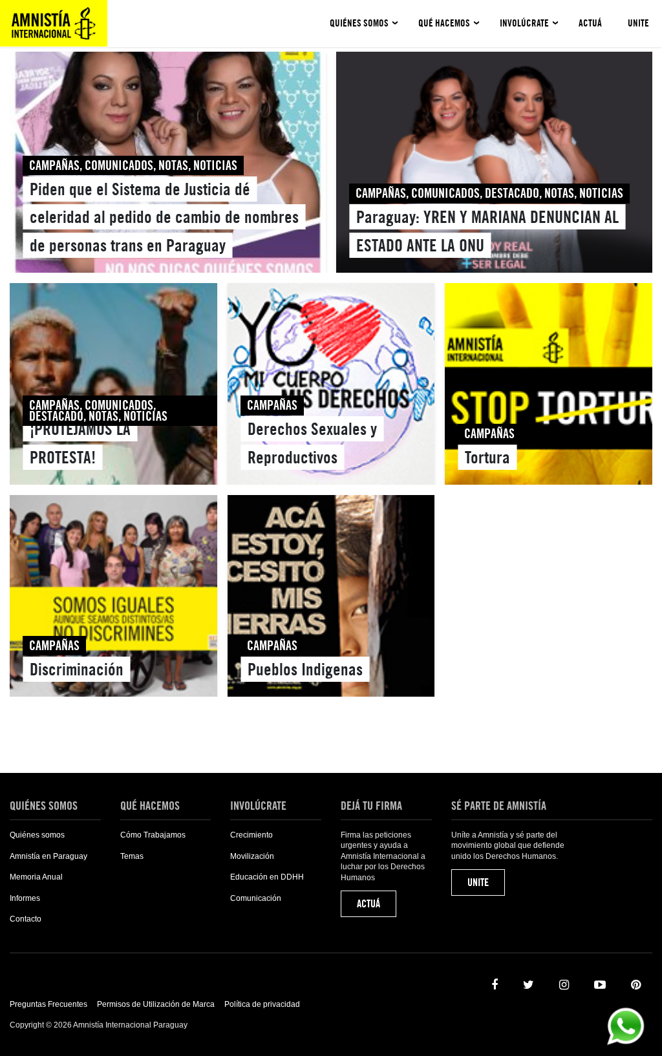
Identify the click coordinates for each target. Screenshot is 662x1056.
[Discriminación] (113, 598)
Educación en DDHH (267, 877)
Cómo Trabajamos (153, 835)
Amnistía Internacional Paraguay (54, 23)
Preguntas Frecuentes (48, 1004)
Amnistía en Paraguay (48, 856)
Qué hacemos (444, 23)
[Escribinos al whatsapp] (625, 1025)
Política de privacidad (262, 1004)
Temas (132, 856)
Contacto (25, 919)
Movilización (252, 856)
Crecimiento (251, 835)
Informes (25, 898)
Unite (638, 23)
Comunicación (255, 898)
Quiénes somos (359, 23)
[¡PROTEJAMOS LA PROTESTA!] (113, 386)
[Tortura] (548, 386)
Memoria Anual (36, 877)
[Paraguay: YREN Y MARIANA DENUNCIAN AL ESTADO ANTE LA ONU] (494, 165)
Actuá (590, 23)
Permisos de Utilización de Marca (156, 1004)
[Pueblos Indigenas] (331, 598)
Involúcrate (524, 23)
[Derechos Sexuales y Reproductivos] (331, 386)
